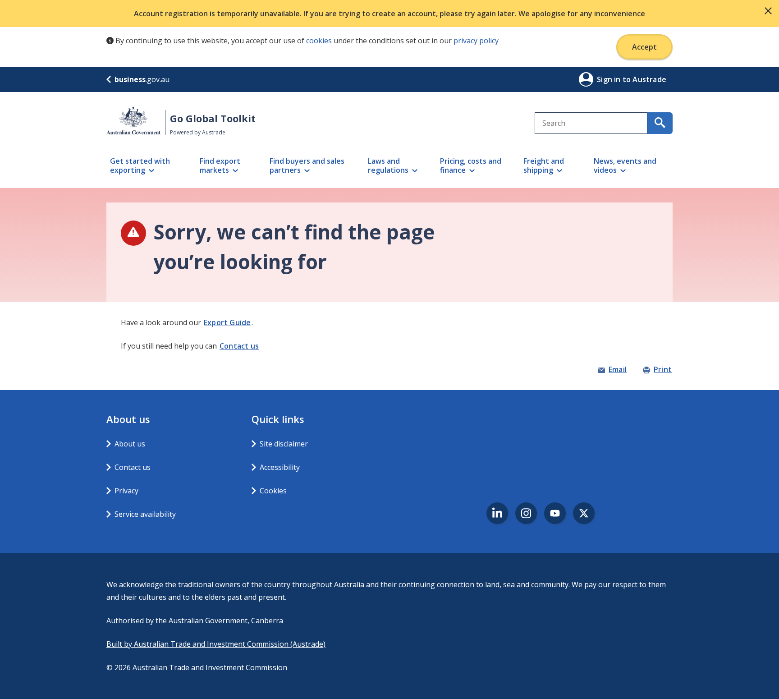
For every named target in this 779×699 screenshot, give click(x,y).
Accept (644, 47)
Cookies (273, 491)
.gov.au (142, 79)
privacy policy (476, 41)
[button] (768, 10)
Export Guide (227, 322)
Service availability (145, 514)
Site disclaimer (284, 444)
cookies (319, 41)
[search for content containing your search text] (660, 123)
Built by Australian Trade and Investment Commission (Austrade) (215, 644)
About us (130, 444)
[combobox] (591, 123)
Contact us (239, 346)
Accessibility (280, 467)
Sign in (610, 79)
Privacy (126, 491)
